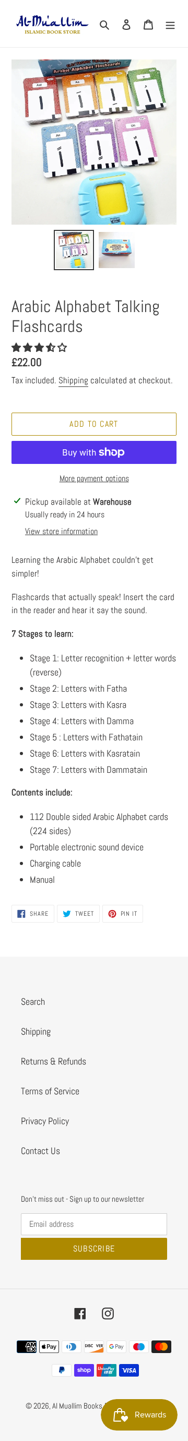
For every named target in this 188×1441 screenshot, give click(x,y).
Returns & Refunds (53, 1061)
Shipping (73, 380)
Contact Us (40, 1151)
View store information (61, 531)
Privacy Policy (45, 1121)
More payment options (94, 478)
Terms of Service (50, 1091)
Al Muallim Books (77, 1406)
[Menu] (170, 23)
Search (33, 1001)
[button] (40, 347)
